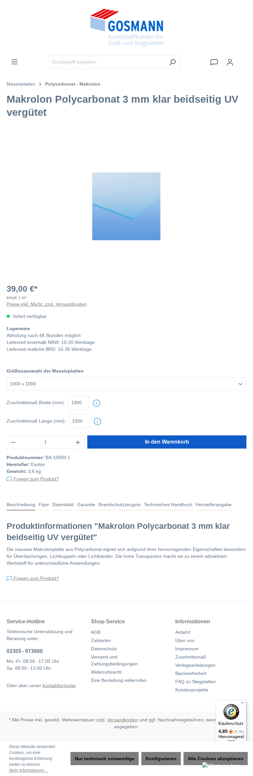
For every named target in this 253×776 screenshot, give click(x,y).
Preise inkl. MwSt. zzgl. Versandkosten (47, 304)
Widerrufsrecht (106, 672)
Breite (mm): (36, 402)
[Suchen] (172, 62)
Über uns (184, 640)
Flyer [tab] (44, 504)
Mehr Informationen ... (28, 770)
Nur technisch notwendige (104, 758)
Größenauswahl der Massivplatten (45, 371)
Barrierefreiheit (190, 673)
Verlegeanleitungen (195, 665)
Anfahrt (182, 632)
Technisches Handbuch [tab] (168, 504)
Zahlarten (101, 640)
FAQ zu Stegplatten (195, 681)
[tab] (21, 505)
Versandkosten (122, 719)
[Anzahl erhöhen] (78, 442)
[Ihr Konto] (230, 62)
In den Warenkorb (167, 442)
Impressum (187, 648)
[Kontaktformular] (214, 62)
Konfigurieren (161, 758)
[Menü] (14, 61)
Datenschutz (104, 648)
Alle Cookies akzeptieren (215, 758)
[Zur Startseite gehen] (126, 27)
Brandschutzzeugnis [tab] (119, 504)
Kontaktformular (58, 685)
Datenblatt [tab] (63, 504)
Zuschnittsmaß (190, 657)
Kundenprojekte (191, 689)
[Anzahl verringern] (13, 442)
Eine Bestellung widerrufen (119, 680)
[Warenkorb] (242, 59)
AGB (95, 632)
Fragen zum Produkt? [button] (35, 478)
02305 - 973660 (25, 651)
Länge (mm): (36, 421)
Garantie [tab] (86, 504)
